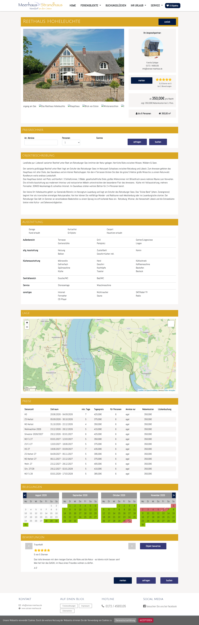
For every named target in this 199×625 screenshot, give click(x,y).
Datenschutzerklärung (125, 620)
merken (141, 80)
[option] (74, 65)
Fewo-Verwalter (169, 390)
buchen (158, 141)
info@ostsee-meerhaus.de (31, 605)
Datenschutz (67, 610)
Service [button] (156, 5)
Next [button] (117, 65)
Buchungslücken (116, 5)
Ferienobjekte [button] (90, 5)
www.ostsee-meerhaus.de (31, 608)
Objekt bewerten (153, 546)
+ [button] (27, 322)
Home (73, 5)
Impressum (85, 605)
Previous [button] (29, 65)
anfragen (137, 141)
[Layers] (171, 324)
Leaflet (141, 390)
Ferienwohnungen (68, 605)
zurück (167, 21)
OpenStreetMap (151, 390)
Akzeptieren (146, 620)
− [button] (27, 327)
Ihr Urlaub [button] (137, 5)
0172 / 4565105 (116, 606)
